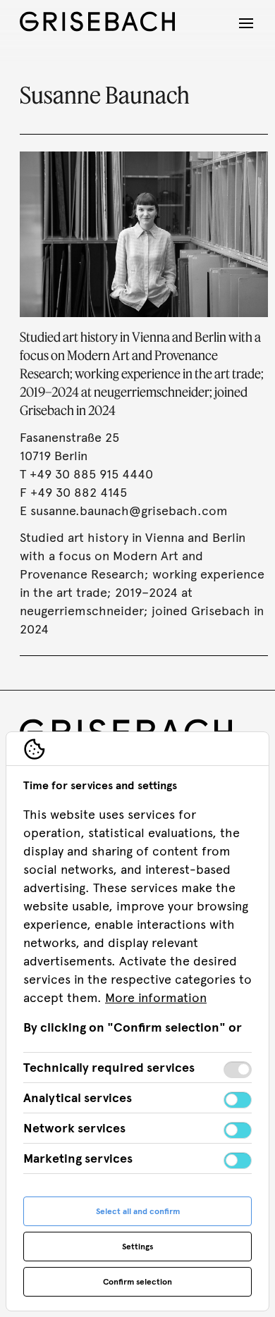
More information (156, 998)
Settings (137, 1246)
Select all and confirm (138, 1211)
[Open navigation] (246, 23)
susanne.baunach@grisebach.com (129, 511)
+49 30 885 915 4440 (91, 474)
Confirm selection (137, 1282)
